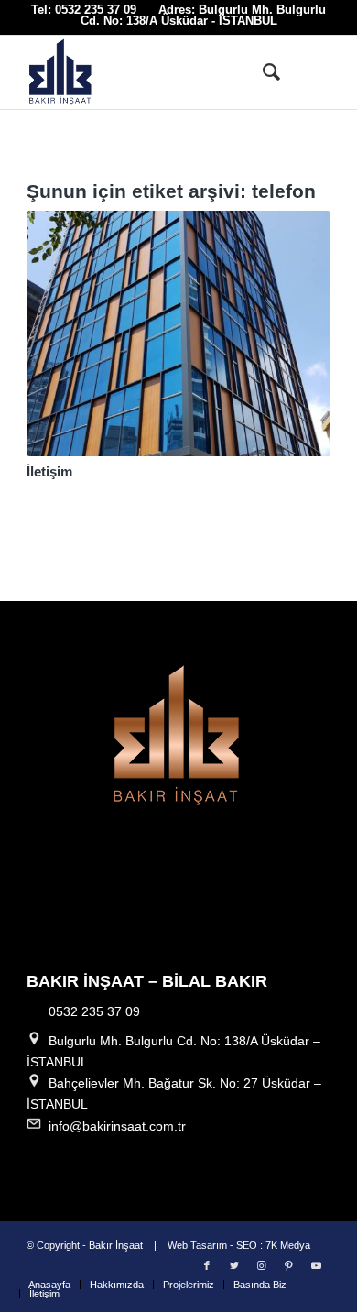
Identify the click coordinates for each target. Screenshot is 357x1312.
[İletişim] (178, 333)
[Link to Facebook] (207, 1265)
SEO (246, 1245)
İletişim (49, 471)
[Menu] (305, 72)
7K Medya (287, 1245)
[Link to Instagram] (262, 1265)
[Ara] (262, 72)
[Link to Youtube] (316, 1265)
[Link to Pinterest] (289, 1265)
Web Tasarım (197, 1245)
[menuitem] (262, 72)
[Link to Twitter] (234, 1265)
